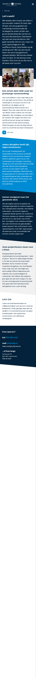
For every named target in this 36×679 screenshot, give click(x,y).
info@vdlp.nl (12, 343)
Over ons (7, 11)
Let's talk (10, 132)
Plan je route (6, 358)
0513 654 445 (12, 337)
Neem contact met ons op (11, 346)
